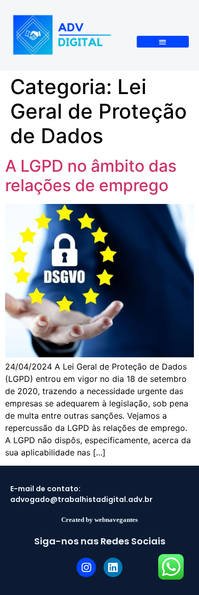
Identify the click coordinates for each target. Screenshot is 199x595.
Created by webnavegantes (99, 519)
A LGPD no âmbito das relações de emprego (91, 175)
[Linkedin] (113, 567)
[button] (163, 42)
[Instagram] (86, 567)
